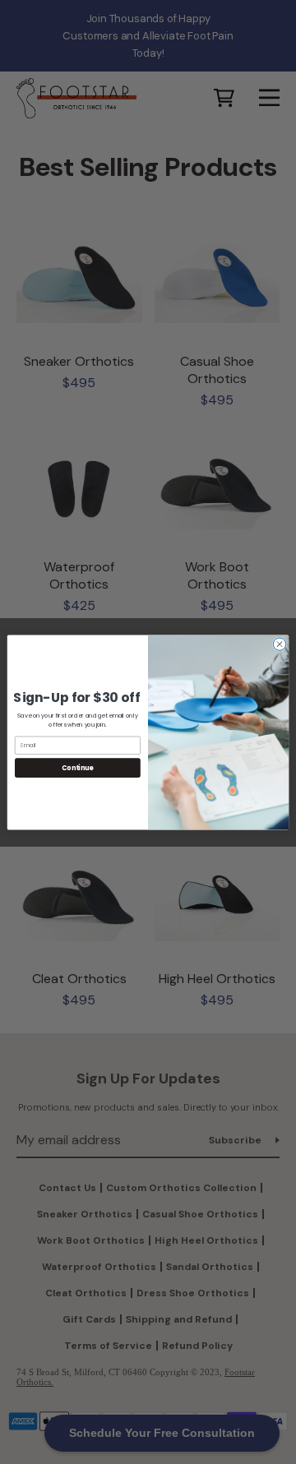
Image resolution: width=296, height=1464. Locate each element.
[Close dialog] (279, 643)
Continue (77, 767)
